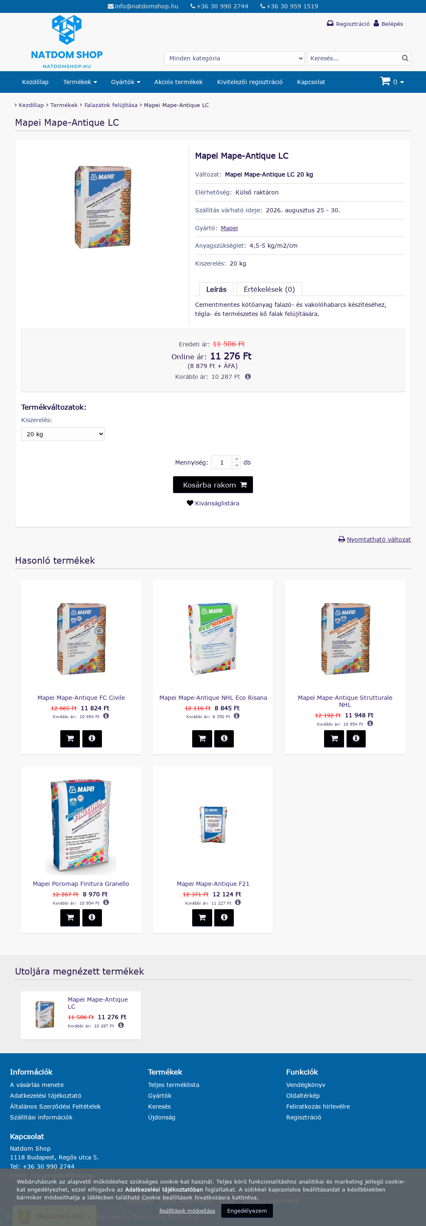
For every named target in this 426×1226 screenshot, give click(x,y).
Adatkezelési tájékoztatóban (164, 1189)
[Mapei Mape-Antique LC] (101, 262)
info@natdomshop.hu (146, 6)
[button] (213, 484)
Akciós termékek (178, 81)
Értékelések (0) (269, 289)
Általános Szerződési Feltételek (55, 1106)
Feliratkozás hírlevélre (318, 1106)
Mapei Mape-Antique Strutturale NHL (345, 701)
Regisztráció (304, 1117)
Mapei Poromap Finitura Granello (81, 883)
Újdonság (162, 1117)
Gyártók (122, 81)
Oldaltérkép (303, 1095)
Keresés (159, 1106)
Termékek (77, 81)
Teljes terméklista (173, 1084)
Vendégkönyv (305, 1084)
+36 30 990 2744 (222, 6)
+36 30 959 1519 (292, 6)
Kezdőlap (35, 81)
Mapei (229, 227)
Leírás (216, 289)
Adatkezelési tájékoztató (46, 1095)
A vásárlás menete (37, 1084)
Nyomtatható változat (379, 539)
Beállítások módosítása (187, 1211)
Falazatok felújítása (111, 105)
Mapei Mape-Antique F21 (213, 883)
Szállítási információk (41, 1117)
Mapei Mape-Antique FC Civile (81, 697)
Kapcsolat (311, 81)
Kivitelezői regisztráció (250, 81)
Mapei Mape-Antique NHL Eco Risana (213, 697)
